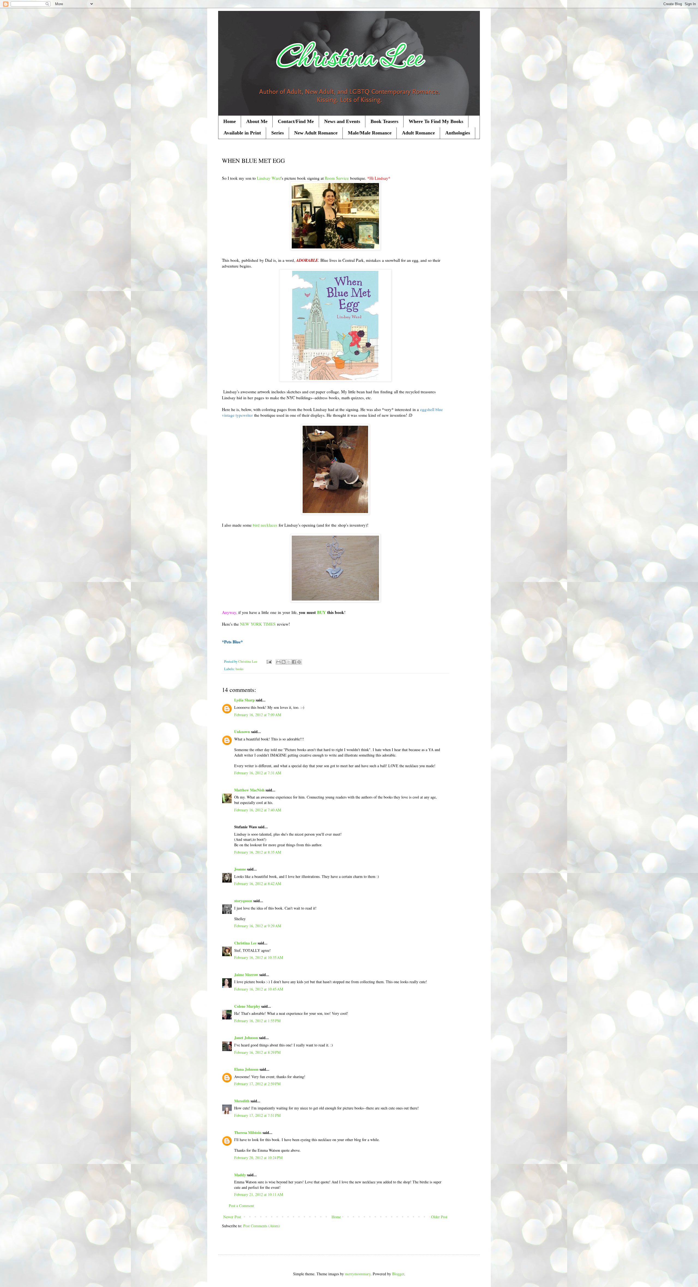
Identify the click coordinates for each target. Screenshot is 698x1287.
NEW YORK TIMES (258, 624)
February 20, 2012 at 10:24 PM (258, 1157)
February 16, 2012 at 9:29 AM (257, 925)
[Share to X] (288, 662)
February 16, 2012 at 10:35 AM (258, 957)
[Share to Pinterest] (299, 662)
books (239, 669)
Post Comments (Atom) (261, 1225)
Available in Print (242, 133)
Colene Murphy (247, 1006)
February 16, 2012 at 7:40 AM (257, 809)
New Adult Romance (316, 133)
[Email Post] (268, 661)
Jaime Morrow (246, 974)
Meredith (241, 1101)
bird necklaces (265, 525)
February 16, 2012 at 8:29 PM (257, 1052)
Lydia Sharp (244, 700)
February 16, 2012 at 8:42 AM (257, 883)
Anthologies (457, 133)
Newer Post (232, 1216)
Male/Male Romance (370, 133)
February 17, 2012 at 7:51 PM (257, 1115)
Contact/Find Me (296, 121)
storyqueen (243, 901)
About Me (256, 121)
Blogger (398, 1273)
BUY (321, 612)
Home (229, 121)
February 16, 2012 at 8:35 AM (257, 852)
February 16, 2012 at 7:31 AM (257, 772)
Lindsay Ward (269, 178)
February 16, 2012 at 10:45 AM (258, 989)
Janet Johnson (246, 1037)
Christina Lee (245, 943)
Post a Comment (241, 1205)
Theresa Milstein (247, 1132)
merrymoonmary (358, 1273)
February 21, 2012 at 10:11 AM (258, 1194)
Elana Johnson (246, 1069)
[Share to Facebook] (294, 662)
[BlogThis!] (283, 662)
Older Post (439, 1216)
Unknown (242, 731)
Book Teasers (384, 121)
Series (277, 133)
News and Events (342, 121)
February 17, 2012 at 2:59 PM (257, 1083)
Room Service (337, 178)
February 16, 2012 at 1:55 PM (257, 1020)
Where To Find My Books (436, 121)
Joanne (240, 869)
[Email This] (278, 662)
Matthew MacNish (249, 790)
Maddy (240, 1175)
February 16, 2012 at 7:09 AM (257, 714)
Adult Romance (418, 133)
